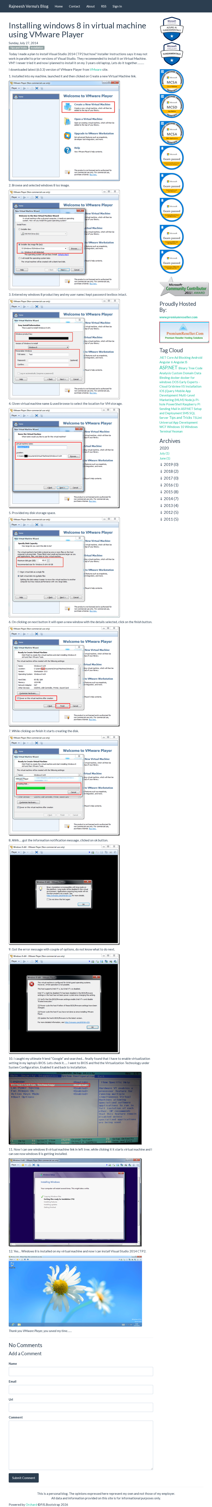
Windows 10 (175, 427)
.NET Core (166, 357)
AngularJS (180, 362)
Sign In (117, 6)
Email (12, 1381)
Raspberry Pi (191, 404)
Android (196, 357)
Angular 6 (166, 362)
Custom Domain (183, 373)
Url (11, 1399)
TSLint (197, 417)
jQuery (170, 391)
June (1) (165, 458)
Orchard (31, 1504)
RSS (103, 6)
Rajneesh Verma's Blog (28, 6)
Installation (37, 47)
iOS (161, 391)
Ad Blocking (182, 357)
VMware (96, 69)
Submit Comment (23, 1478)
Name (13, 1363)
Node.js (189, 400)
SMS (186, 413)
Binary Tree (186, 368)
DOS (175, 382)
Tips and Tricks (18, 47)
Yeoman (177, 431)
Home (59, 6)
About (90, 6)
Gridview (174, 386)
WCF (162, 427)
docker (175, 377)
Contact (74, 6)
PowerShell (174, 404)
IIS (183, 386)
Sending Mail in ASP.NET (176, 409)
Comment (16, 1417)
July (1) (164, 453)
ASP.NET (168, 367)
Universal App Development (178, 422)
